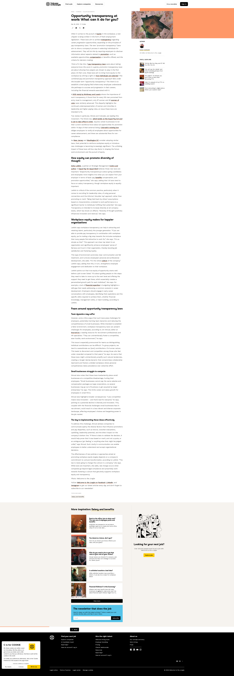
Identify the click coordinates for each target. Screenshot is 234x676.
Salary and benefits (89, 11)
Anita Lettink (76, 166)
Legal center (77, 670)
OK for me (34, 667)
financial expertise (93, 285)
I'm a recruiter (172, 4)
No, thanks (8, 667)
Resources (99, 4)
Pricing (98, 644)
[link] (145, 50)
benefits (99, 177)
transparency (106, 40)
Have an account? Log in (69, 647)
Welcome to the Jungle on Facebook (91, 482)
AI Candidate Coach (67, 642)
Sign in (184, 4)
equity (99, 34)
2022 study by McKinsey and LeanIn (87, 94)
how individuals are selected (107, 76)
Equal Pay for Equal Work (88, 169)
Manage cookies (88, 670)
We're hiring (134, 642)
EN (180, 661)
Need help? (64, 644)
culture (104, 261)
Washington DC (93, 140)
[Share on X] (79, 27)
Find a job (68, 4)
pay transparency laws (97, 64)
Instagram (75, 485)
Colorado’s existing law (110, 128)
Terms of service (65, 670)
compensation (95, 57)
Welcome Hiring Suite (102, 639)
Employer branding (102, 642)
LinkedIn (109, 482)
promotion (104, 54)
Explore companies (84, 4)
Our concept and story (137, 639)
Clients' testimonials (102, 647)
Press (131, 644)
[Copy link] (72, 27)
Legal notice (54, 670)
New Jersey (78, 140)
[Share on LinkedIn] (83, 27)
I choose (21, 667)
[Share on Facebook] (76, 27)
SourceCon (75, 333)
